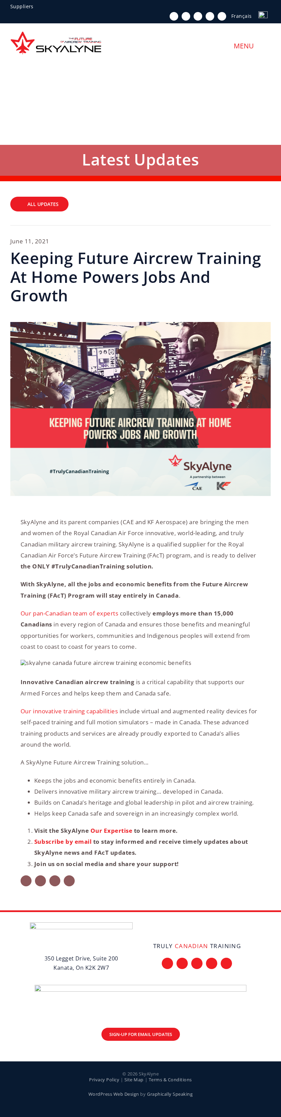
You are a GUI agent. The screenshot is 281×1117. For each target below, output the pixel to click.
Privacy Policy (104, 1079)
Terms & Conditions (170, 1079)
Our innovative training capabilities (69, 711)
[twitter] (186, 16)
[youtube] (210, 16)
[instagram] (198, 16)
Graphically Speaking (170, 1094)
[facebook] (174, 16)
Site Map (134, 1079)
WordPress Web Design (113, 1094)
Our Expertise (111, 830)
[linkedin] (222, 16)
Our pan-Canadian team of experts (69, 613)
